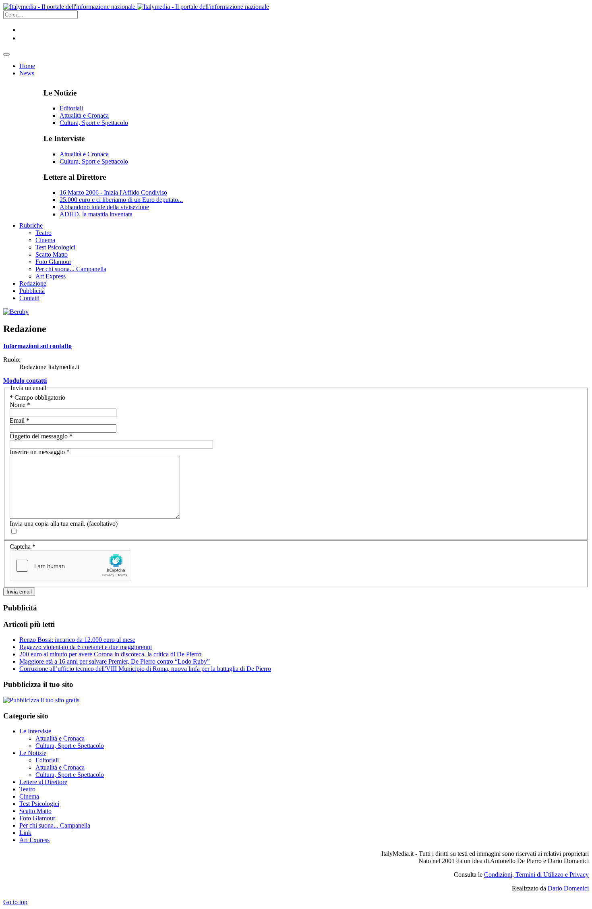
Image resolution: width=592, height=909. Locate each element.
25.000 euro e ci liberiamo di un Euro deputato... (121, 199)
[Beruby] (16, 311)
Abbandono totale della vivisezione (104, 206)
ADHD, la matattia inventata (96, 214)
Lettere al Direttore (43, 781)
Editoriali (71, 108)
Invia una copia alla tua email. (47, 523)
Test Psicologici (39, 803)
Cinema (29, 796)
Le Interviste (35, 731)
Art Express (34, 839)
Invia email (19, 592)
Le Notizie (32, 752)
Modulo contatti (25, 380)
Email (19, 420)
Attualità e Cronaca (84, 115)
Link (25, 832)
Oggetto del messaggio (41, 436)
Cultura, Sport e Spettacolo (94, 122)
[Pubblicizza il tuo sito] (41, 700)
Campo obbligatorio (37, 397)
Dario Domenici (568, 888)
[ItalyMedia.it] (136, 6)
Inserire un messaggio (40, 451)
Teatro (27, 789)
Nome (20, 404)
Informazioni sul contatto (37, 345)
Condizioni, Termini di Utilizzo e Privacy (536, 874)
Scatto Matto (35, 810)
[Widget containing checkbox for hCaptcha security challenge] (70, 565)
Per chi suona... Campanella (54, 825)
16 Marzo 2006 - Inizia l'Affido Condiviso (113, 192)
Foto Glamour (37, 818)
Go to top (15, 902)
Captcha (22, 546)
